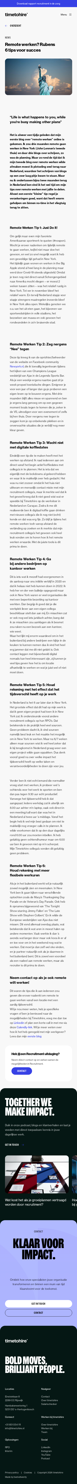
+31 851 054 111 (13, 1424)
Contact (21, 1071)
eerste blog (35, 1036)
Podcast (45, 1458)
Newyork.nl (17, 366)
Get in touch (12, 1144)
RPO (7, 1447)
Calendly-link (24, 1027)
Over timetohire (49, 1400)
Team (44, 1432)
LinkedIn (45, 1447)
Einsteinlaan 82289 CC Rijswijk (14, 1398)
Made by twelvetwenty (16, 1477)
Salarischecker (49, 1404)
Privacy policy (12, 1472)
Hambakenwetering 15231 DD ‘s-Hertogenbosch (19, 1407)
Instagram (46, 1451)
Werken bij (46, 1428)
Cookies (28, 1472)
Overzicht (15, 25)
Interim (8, 1451)
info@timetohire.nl (14, 1428)
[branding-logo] (16, 14)
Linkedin (19, 1023)
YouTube (45, 1454)
